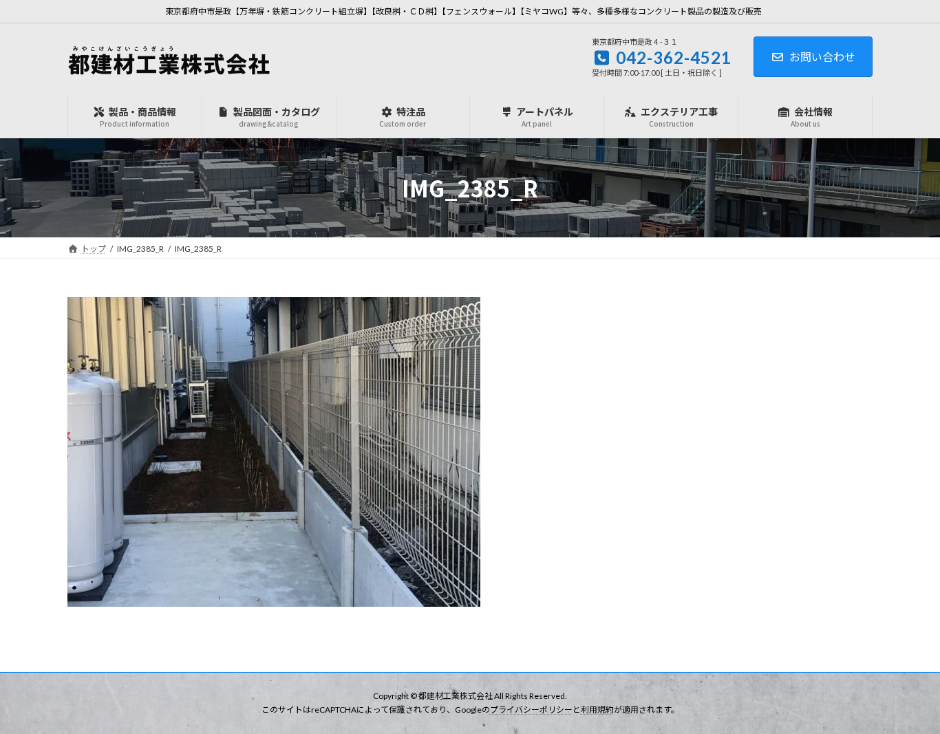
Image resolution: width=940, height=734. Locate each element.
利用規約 (597, 710)
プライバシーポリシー (531, 710)
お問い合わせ (822, 56)
